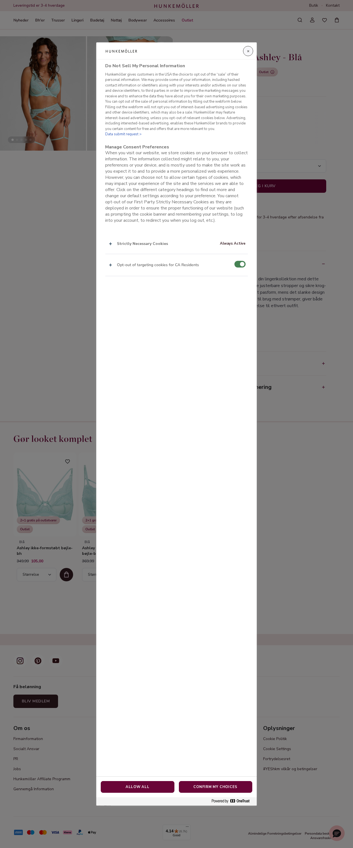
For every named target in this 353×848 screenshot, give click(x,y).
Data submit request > (123, 134)
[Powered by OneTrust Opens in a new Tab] (233, 801)
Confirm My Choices (215, 786)
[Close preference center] (248, 51)
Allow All (138, 786)
